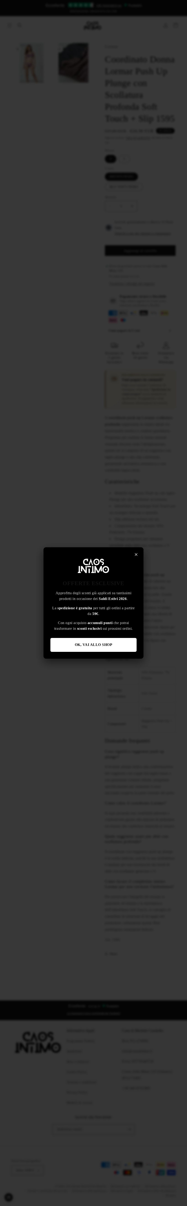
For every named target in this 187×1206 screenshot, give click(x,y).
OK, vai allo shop (93, 645)
